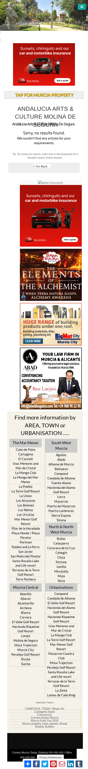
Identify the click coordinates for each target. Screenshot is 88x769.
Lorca (61, 497)
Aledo (61, 459)
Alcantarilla (26, 603)
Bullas (61, 538)
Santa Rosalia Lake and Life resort (25, 563)
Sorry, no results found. (44, 133)
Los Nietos (25, 510)
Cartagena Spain (44, 712)
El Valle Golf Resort (25, 622)
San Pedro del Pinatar (26, 556)
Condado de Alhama (61, 478)
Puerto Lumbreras (61, 511)
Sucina (25, 664)
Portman (26, 542)
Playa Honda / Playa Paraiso (26, 535)
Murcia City (25, 650)
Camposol (61, 473)
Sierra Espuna (61, 515)
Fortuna (61, 562)
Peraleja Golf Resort (25, 654)
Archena (26, 608)
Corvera (25, 617)
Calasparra (61, 543)
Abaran (26, 598)
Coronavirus (44, 715)
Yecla (61, 581)
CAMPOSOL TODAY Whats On (44, 709)
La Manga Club (25, 473)
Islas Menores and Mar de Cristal (25, 466)
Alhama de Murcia (61, 464)
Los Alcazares (25, 500)
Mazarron (61, 501)
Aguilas (61, 455)
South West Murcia (61, 445)
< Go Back (40, 166)
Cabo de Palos (25, 449)
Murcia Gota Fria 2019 (44, 720)
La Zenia (61, 690)
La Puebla (25, 486)
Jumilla (61, 567)
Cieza (61, 557)
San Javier (25, 551)
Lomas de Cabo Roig (61, 695)
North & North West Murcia (61, 529)
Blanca (26, 612)
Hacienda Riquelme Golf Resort (25, 629)
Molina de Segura (25, 640)
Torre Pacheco (26, 579)
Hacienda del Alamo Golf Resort (61, 490)
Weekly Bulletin (44, 726)
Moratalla (61, 571)
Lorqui (25, 636)
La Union (25, 496)
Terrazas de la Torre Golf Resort (26, 572)
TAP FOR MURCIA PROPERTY (44, 94)
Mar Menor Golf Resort (25, 521)
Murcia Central (25, 587)
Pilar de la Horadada (26, 528)
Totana (61, 520)
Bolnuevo (61, 469)
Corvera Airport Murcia (44, 717)
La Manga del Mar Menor (25, 479)
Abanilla (25, 594)
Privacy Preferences (50, 757)
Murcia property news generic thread (44, 723)
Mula (61, 576)
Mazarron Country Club (61, 656)
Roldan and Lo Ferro (26, 547)
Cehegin (61, 552)
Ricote (25, 659)
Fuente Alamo (61, 483)
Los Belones (25, 505)
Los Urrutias (25, 514)
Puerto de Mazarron (61, 506)
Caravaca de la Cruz (61, 548)
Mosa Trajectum (25, 645)
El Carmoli (25, 459)
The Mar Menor (26, 442)
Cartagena (25, 454)
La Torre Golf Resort (26, 491)
